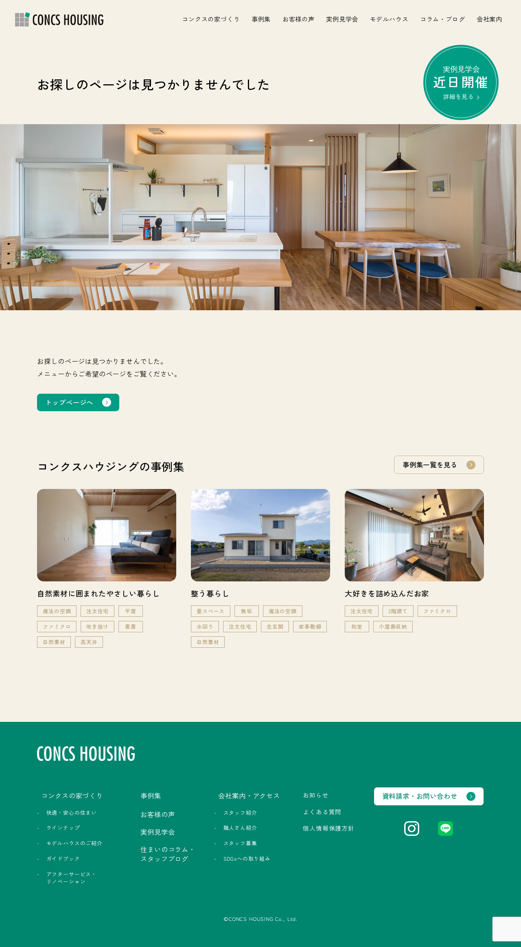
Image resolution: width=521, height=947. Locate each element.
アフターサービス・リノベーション (71, 877)
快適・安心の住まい (71, 812)
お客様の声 (298, 18)
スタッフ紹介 (240, 812)
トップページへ (69, 402)
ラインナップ (63, 827)
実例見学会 (342, 18)
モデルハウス (389, 18)
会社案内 (489, 18)
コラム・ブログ (442, 18)
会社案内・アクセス (249, 795)
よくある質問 (322, 811)
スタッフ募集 (240, 843)
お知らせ (315, 795)
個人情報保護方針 (329, 828)
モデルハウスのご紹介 (74, 843)
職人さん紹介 (240, 827)
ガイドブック (63, 858)
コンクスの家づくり (211, 18)
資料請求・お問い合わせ (420, 796)
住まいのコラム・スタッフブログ (167, 854)
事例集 (261, 18)
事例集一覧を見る (430, 464)
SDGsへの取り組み (247, 858)
